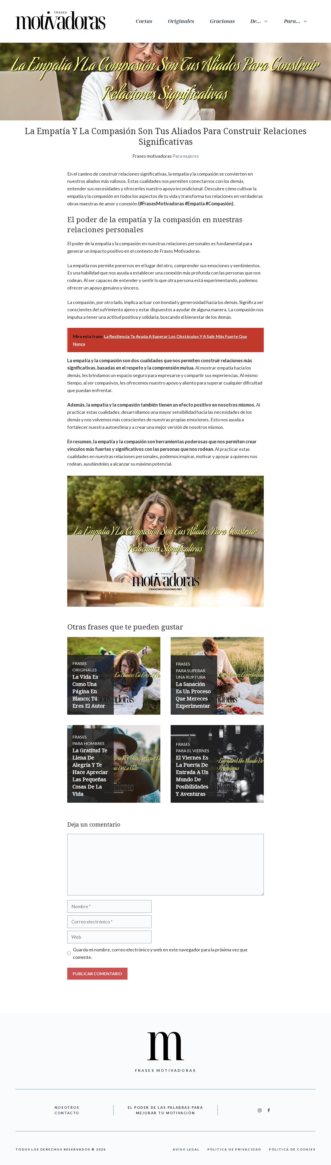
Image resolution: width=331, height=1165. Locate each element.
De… (255, 21)
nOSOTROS (67, 1107)
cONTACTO (67, 1113)
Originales (181, 21)
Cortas (144, 21)
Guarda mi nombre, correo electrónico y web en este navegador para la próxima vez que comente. (160, 953)
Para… (292, 21)
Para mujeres (185, 156)
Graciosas (222, 21)
